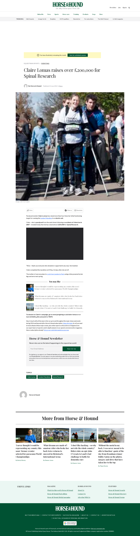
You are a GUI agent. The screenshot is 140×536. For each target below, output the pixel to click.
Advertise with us (108, 515)
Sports (57, 14)
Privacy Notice (35, 356)
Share (30, 210)
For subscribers (89, 19)
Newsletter (76, 19)
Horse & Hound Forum (116, 497)
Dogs (94, 14)
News (49, 14)
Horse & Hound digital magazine (58, 497)
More (101, 14)
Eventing (45, 63)
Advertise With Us (84, 497)
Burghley (53, 19)
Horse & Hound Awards (116, 490)
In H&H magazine (118, 19)
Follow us (69, 210)
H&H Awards (30, 19)
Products (85, 14)
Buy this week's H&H (32, 515)
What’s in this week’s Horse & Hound (60, 490)
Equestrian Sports (31, 63)
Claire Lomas (31, 377)
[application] (54, 244)
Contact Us (82, 494)
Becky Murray (22, 460)
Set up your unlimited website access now (56, 330)
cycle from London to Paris (55, 274)
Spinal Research (58, 377)
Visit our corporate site (98, 528)
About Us (81, 490)
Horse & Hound (36, 86)
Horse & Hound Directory (117, 494)
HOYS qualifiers (64, 19)
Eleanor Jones (49, 460)
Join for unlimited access (77, 55)
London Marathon (46, 218)
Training (76, 14)
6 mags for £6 (42, 19)
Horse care (66, 14)
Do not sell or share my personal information (70, 518)
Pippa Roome (104, 466)
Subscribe (40, 14)
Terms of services (52, 354)
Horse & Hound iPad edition (57, 494)
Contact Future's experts (51, 515)
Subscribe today (68, 323)
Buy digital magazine (71, 515)
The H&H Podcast (103, 19)
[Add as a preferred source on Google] (70, 523)
